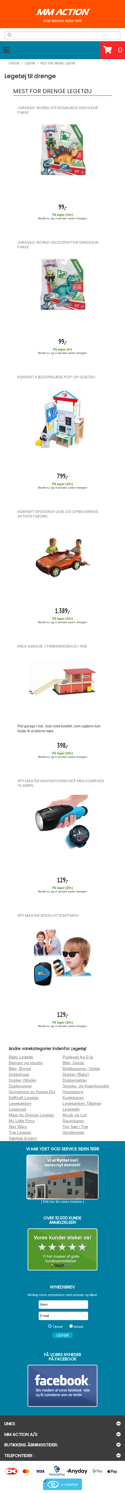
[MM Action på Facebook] (62, 1386)
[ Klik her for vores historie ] (62, 1202)
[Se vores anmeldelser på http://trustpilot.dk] (62, 1249)
